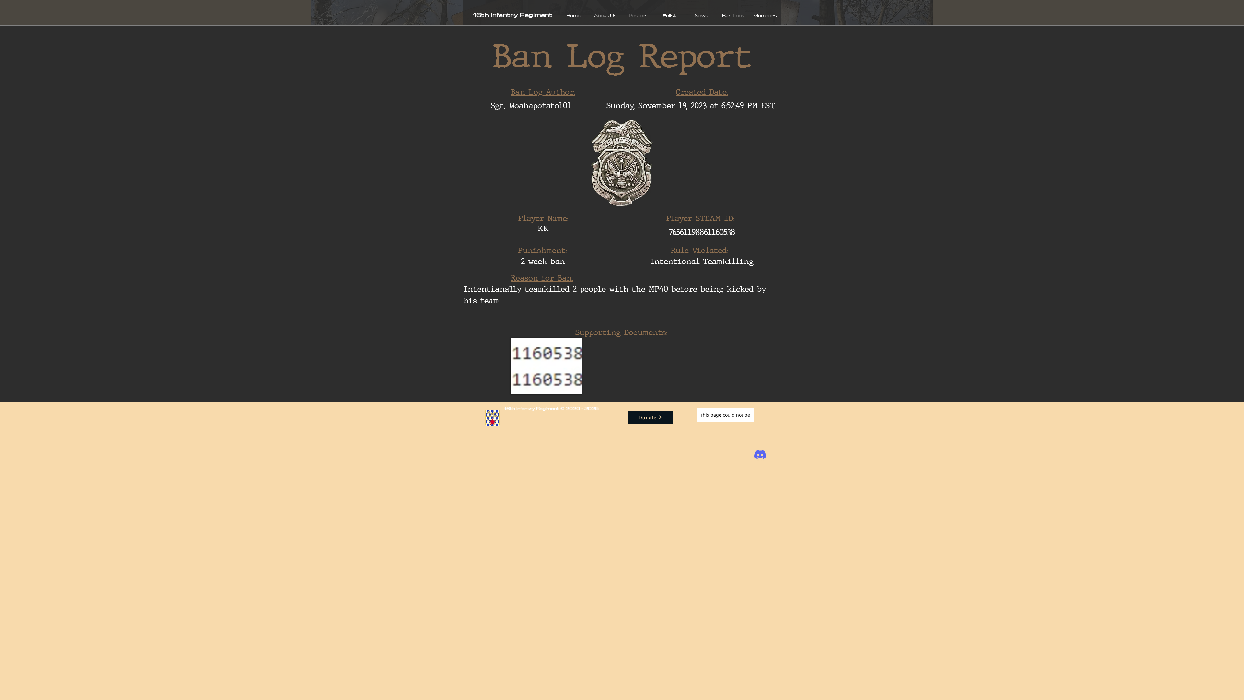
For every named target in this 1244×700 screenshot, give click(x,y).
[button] (605, 15)
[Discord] (760, 454)
